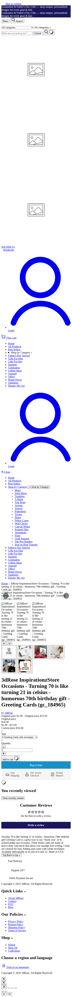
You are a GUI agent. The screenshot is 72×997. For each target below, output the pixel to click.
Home (11, 343)
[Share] (9, 988)
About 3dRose (15, 898)
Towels (18, 508)
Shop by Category (21, 352)
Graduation (14, 367)
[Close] (3, 979)
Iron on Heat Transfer (26, 544)
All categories (41, 27)
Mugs (18, 490)
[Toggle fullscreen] (12, 988)
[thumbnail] (9, 652)
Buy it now (36, 765)
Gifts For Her (15, 361)
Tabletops (13, 382)
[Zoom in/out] (15, 988)
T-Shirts (19, 499)
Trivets (18, 514)
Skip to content (13, 3)
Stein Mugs (21, 493)
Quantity (6, 743)
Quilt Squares (22, 538)
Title (3, 734)
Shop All (12, 947)
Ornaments (20, 532)
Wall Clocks (21, 523)
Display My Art (16, 385)
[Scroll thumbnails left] (3, 643)
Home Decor (15, 379)
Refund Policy (15, 924)
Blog (10, 907)
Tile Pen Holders (23, 541)
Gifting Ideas (15, 370)
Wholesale (8, 249)
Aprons (19, 505)
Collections (14, 950)
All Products (14, 346)
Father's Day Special (19, 355)
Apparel (12, 373)
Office (11, 376)
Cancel (37, 33)
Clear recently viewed (13, 798)
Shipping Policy (16, 927)
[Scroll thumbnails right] (9, 643)
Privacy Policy (15, 921)
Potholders (20, 511)
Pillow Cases (21, 520)
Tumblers (20, 496)
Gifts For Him (15, 358)
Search (11, 944)
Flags (17, 535)
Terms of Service (17, 930)
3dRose (9, 712)
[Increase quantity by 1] (3, 753)
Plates (18, 517)
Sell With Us (8, 246)
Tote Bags (20, 502)
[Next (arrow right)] (6, 991)
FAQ (10, 904)
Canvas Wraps (22, 526)
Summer (12, 364)
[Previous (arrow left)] (2, 991)
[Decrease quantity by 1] (3, 746)
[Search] (49, 32)
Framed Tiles (21, 529)
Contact (12, 901)
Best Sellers (14, 349)
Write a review (36, 825)
